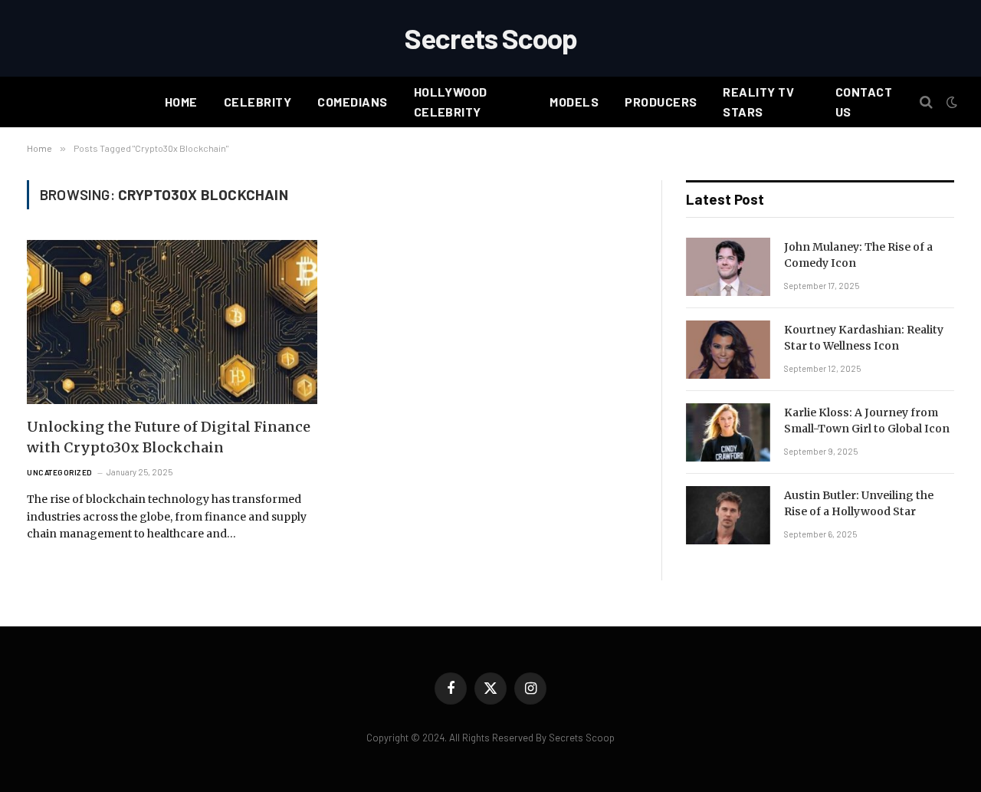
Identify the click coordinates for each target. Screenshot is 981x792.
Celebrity (257, 101)
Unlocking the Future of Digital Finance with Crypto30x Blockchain (168, 437)
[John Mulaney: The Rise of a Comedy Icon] (728, 267)
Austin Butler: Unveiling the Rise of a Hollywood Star (858, 503)
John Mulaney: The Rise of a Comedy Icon (858, 255)
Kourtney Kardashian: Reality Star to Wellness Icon (863, 338)
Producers (661, 101)
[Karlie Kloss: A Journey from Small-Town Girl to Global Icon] (728, 432)
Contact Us (863, 101)
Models (574, 101)
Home (181, 101)
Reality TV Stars (758, 101)
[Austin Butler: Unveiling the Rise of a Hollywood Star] (728, 515)
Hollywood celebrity (450, 101)
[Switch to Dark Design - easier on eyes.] (950, 102)
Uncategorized (60, 472)
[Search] (926, 102)
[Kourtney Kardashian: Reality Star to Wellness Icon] (728, 349)
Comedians (352, 101)
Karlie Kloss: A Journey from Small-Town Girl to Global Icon (867, 420)
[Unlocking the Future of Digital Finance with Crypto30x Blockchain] (172, 321)
